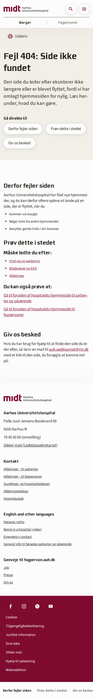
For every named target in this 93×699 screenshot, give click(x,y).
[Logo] (26, 9)
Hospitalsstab (14, 498)
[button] (71, 9)
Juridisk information (21, 634)
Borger (25, 22)
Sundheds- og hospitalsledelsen (27, 483)
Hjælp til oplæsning (20, 661)
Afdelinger (16, 275)
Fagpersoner (68, 22)
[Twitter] (37, 606)
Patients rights (14, 522)
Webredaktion (16, 669)
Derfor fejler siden (22, 129)
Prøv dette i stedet (66, 129)
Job (6, 567)
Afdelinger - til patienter (21, 469)
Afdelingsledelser (16, 491)
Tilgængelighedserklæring (25, 626)
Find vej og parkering (24, 261)
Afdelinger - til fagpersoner (23, 476)
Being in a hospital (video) (23, 529)
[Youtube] (50, 606)
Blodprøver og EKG (23, 268)
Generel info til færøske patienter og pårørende (38, 544)
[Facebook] (10, 606)
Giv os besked (19, 143)
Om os (8, 582)
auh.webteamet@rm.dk (68, 349)
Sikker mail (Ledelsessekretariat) (30, 445)
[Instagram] (24, 606)
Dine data (13, 643)
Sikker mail (14, 652)
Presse (8, 575)
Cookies (11, 617)
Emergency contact (18, 536)
